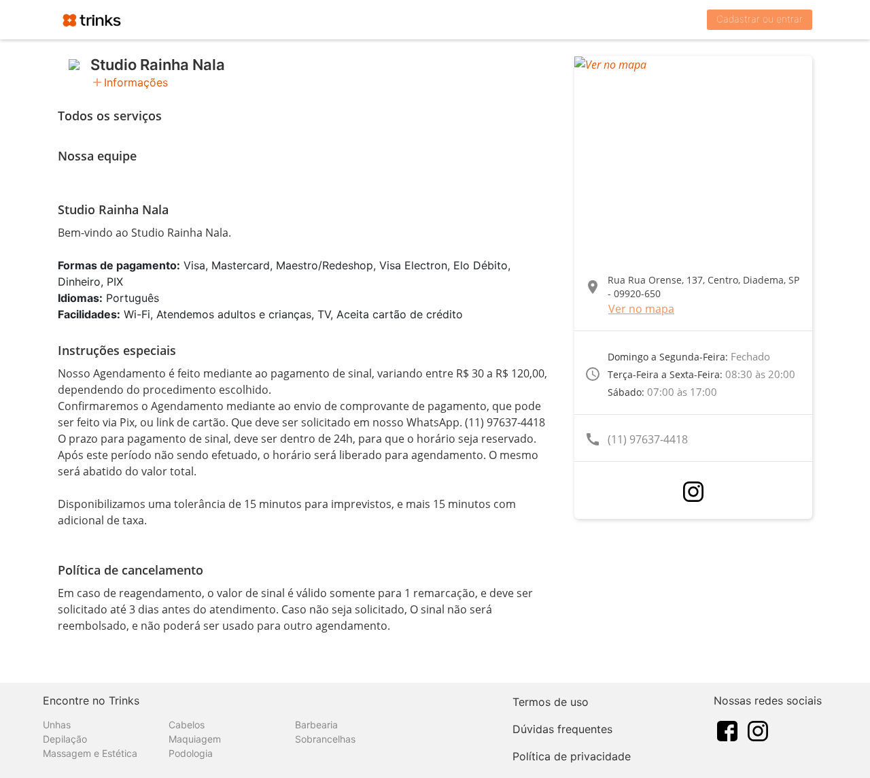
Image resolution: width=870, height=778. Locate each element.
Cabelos (187, 724)
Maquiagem (195, 739)
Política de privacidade (571, 756)
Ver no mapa (641, 308)
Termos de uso (550, 702)
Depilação (65, 739)
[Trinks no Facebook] (727, 730)
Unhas (57, 724)
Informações (136, 82)
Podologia (191, 753)
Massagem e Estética (90, 753)
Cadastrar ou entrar (759, 18)
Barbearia (316, 724)
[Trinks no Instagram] (757, 730)
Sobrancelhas (325, 739)
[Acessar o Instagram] (693, 491)
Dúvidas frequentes (562, 729)
